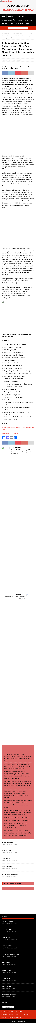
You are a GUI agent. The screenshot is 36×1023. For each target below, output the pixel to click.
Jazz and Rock (17, 60)
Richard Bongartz (9, 994)
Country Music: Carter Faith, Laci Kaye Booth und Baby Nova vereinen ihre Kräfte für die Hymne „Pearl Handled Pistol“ (17, 833)
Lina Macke (6, 858)
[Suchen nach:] (18, 28)
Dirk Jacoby (6, 962)
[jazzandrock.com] (6, 1)
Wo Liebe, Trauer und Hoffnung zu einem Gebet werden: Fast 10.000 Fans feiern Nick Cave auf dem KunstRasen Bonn (17, 766)
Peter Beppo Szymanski (10, 874)
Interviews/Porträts (8, 20)
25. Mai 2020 (6, 60)
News (20, 20)
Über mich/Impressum (16, 24)
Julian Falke (6, 986)
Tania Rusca (6, 970)
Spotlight (20, 16)
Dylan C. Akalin (7, 842)
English (4, 24)
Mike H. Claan (7, 866)
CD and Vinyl (29, 20)
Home (3, 16)
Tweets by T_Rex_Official (10, 433)
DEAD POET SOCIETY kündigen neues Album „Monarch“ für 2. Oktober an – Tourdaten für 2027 (16, 825)
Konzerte (11, 16)
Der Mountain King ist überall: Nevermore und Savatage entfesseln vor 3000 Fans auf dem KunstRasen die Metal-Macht (17, 812)
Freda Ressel (6, 978)
